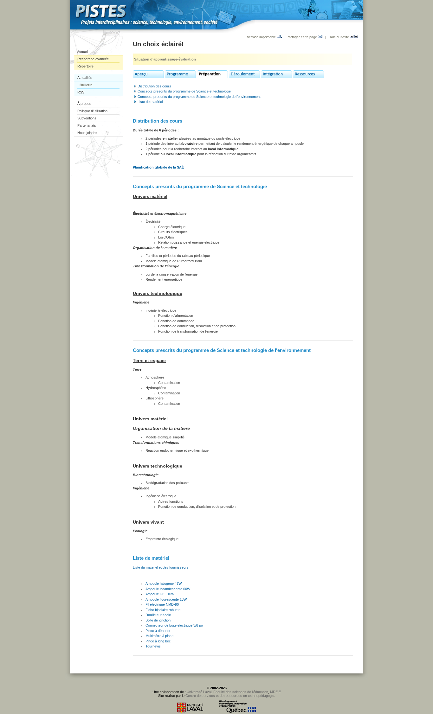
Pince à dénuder (158, 631)
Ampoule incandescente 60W (167, 589)
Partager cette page (302, 37)
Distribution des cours (154, 86)
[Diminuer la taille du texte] (351, 37)
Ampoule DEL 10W (159, 594)
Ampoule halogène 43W (163, 583)
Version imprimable (262, 37)
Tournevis (153, 646)
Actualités (84, 78)
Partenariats (86, 125)
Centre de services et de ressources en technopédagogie (229, 696)
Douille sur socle (158, 615)
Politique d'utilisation (92, 111)
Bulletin (86, 85)
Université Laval (199, 692)
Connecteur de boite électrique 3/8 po (174, 625)
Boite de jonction (158, 620)
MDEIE (275, 692)
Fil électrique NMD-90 (162, 604)
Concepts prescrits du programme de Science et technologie (184, 91)
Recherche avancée (93, 59)
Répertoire (85, 66)
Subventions (86, 118)
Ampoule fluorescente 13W (166, 599)
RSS (80, 92)
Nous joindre (87, 133)
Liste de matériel (150, 102)
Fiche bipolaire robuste (162, 610)
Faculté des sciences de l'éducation (240, 692)
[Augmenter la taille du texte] (356, 37)
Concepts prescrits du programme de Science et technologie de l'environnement (199, 97)
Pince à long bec (158, 641)
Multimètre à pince (159, 636)
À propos (84, 103)
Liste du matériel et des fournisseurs (161, 567)
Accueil (82, 52)
